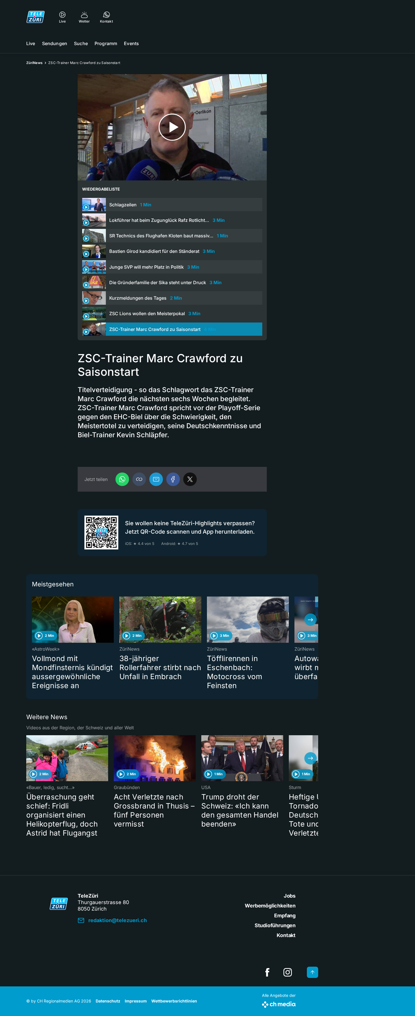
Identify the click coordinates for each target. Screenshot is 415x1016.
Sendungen (54, 43)
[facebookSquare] (267, 972)
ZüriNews (34, 63)
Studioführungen (275, 925)
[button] (139, 479)
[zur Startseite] (36, 17)
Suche (81, 43)
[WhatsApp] (122, 479)
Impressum (136, 1001)
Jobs (290, 896)
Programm (106, 43)
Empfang (285, 915)
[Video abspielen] (172, 127)
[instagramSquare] (287, 972)
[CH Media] (279, 1003)
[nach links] (34, 619)
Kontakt (286, 935)
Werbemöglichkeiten (270, 906)
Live (30, 43)
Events (131, 43)
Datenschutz (108, 1001)
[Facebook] (173, 479)
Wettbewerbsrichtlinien (174, 1001)
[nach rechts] (310, 619)
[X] (190, 479)
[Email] (156, 479)
